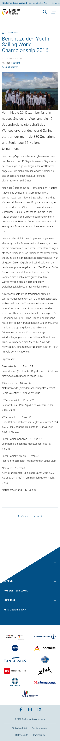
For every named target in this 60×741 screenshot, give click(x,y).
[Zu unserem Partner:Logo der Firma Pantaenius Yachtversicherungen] (15, 659)
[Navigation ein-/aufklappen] (53, 11)
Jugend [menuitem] (8, 581)
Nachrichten (13, 33)
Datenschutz (21, 735)
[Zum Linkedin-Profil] (39, 710)
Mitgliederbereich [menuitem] (15, 609)
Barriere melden (40, 728)
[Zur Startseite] (12, 12)
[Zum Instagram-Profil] (30, 710)
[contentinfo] (30, 644)
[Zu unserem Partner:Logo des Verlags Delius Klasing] (15, 671)
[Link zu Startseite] (3, 33)
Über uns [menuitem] (9, 600)
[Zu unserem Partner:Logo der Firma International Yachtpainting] (45, 682)
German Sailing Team (39, 3)
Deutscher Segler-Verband (15, 3)
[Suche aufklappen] (44, 11)
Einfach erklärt (19, 728)
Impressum (39, 735)
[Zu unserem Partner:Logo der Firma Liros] (45, 659)
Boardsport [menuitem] (11, 571)
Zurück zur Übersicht (30, 516)
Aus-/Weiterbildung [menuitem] (16, 590)
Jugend (16, 62)
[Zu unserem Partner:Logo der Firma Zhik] (45, 671)
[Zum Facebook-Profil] (20, 710)
